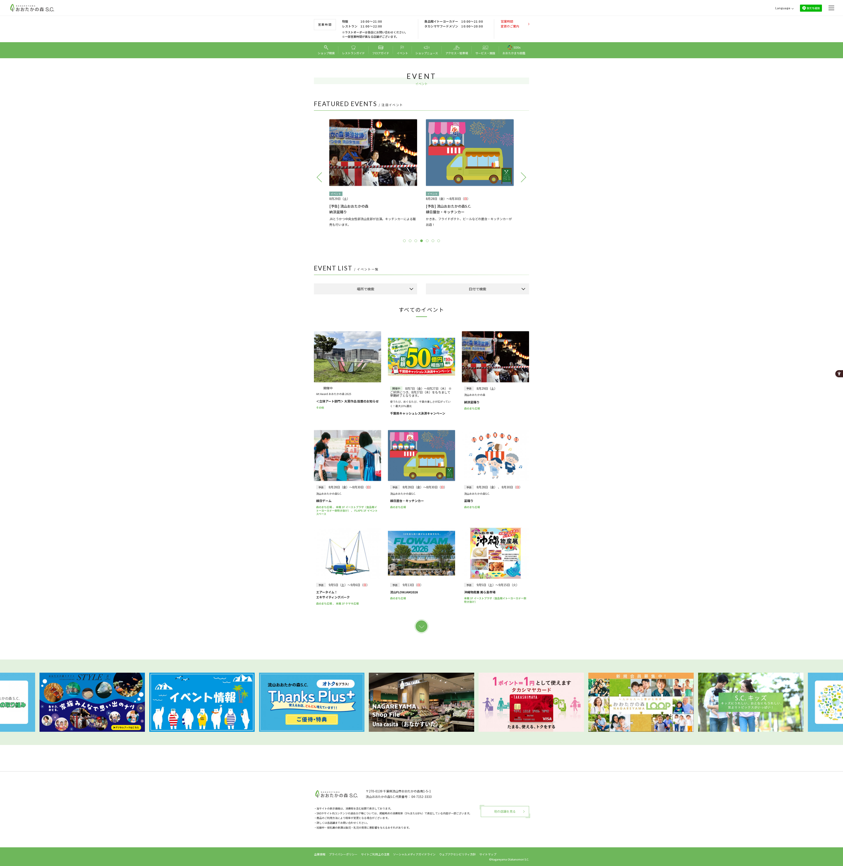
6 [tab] (433, 240)
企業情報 (319, 854)
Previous (319, 177)
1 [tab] (404, 240)
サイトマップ (487, 854)
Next (523, 177)
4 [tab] (421, 240)
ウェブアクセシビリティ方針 (457, 854)
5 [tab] (427, 240)
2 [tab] (410, 240)
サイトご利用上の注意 (375, 854)
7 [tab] (438, 240)
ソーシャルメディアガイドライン (414, 854)
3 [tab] (415, 240)
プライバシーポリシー (343, 854)
